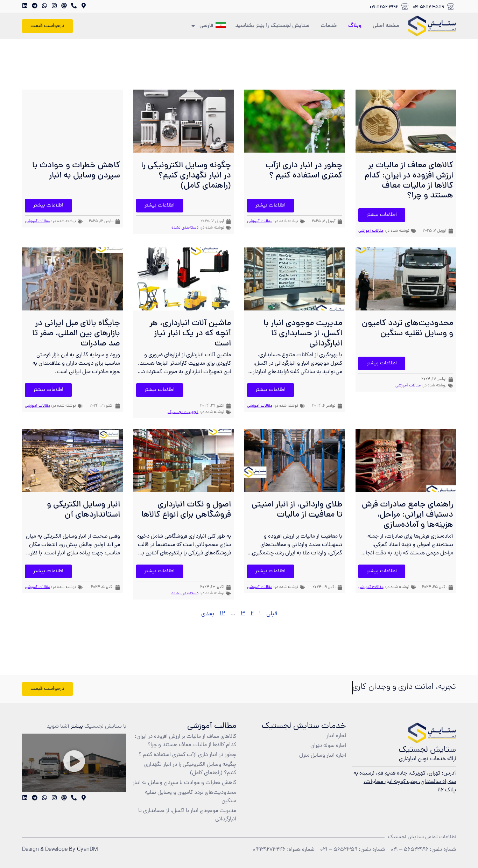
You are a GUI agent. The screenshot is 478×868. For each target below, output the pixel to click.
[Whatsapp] (44, 5)
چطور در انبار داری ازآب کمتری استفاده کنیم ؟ (304, 170)
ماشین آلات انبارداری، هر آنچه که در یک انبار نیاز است (190, 333)
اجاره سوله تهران (328, 745)
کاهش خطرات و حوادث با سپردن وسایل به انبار (76, 170)
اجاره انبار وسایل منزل (322, 755)
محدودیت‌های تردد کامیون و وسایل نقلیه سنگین (407, 328)
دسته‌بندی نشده (184, 228)
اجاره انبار (336, 736)
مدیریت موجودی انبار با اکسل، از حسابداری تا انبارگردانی (302, 333)
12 (222, 614)
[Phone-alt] (74, 5)
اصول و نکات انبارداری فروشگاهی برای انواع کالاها (186, 510)
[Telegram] (34, 5)
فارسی (206, 26)
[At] (64, 5)
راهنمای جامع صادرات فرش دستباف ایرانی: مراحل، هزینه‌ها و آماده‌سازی (407, 515)
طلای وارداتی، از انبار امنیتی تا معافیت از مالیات (297, 510)
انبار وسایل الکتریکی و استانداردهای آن (83, 510)
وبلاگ (354, 26)
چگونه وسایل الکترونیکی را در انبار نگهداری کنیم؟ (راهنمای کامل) (186, 175)
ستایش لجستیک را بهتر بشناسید (272, 26)
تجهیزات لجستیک (183, 412)
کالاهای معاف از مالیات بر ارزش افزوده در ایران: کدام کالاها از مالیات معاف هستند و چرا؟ (409, 180)
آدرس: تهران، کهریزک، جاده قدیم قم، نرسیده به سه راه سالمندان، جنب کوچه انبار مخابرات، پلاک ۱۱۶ (404, 781)
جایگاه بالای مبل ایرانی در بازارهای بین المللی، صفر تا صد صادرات (76, 333)
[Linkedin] (25, 5)
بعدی (208, 614)
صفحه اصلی (386, 26)
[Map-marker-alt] (83, 5)
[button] (74, 763)
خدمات (329, 26)
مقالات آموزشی (371, 231)
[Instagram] (54, 5)
